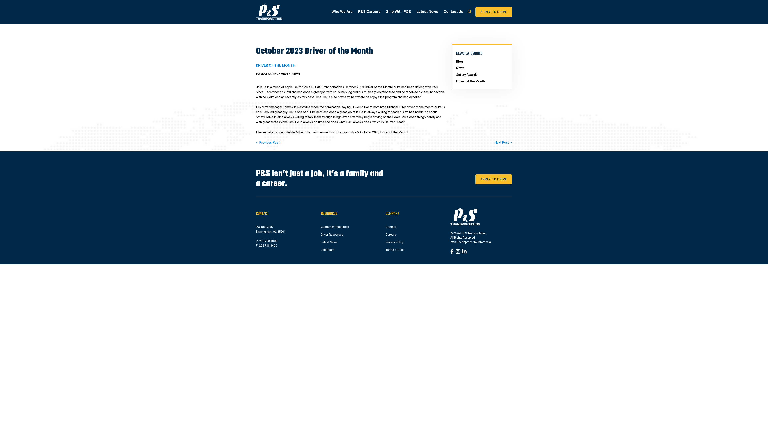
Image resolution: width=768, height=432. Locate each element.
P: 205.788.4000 (267, 241)
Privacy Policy (395, 242)
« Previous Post (267, 142)
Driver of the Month (470, 81)
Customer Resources (335, 227)
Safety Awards (467, 75)
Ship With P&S (398, 11)
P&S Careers (369, 11)
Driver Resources (332, 234)
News (460, 68)
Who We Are (342, 11)
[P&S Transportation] (269, 12)
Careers (391, 234)
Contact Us (453, 11)
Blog (459, 61)
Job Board (327, 250)
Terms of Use (395, 250)
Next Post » (503, 142)
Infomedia (484, 242)
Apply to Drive (493, 12)
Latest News (427, 11)
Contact (391, 227)
